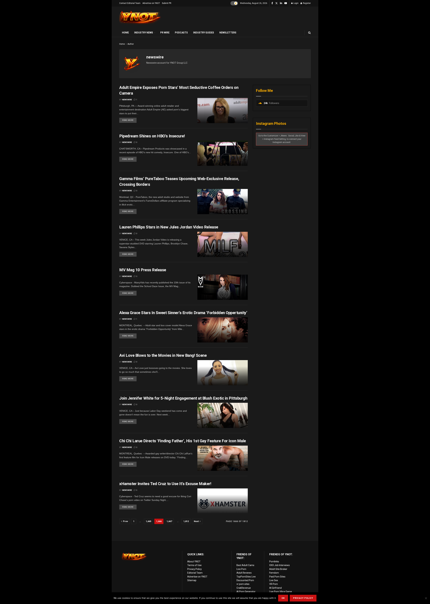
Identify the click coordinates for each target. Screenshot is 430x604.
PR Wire (164, 32)
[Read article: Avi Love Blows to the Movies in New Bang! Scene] (222, 372)
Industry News (143, 32)
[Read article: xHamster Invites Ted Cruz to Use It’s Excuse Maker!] (222, 501)
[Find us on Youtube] (285, 3)
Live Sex (273, 580)
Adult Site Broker (278, 569)
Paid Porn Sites (277, 576)
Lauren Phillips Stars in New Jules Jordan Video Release (168, 227)
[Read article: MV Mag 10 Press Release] (222, 287)
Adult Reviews (244, 572)
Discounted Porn (245, 580)
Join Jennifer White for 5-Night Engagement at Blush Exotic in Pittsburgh (183, 398)
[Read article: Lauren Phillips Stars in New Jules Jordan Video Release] (222, 244)
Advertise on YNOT (151, 3)
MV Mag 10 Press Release (142, 270)
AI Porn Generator (245, 591)
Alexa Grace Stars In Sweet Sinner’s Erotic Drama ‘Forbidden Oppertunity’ (183, 312)
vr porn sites (242, 584)
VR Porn (273, 584)
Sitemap (191, 580)
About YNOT (194, 561)
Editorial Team (195, 572)
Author (130, 44)
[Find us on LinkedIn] (281, 3)
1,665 (148, 521)
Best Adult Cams (245, 565)
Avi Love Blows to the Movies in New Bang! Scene (163, 355)
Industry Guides (203, 32)
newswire (127, 100)
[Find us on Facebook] (272, 3)
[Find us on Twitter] (276, 3)
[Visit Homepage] (140, 17)
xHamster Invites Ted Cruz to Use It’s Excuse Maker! (165, 483)
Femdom (274, 572)
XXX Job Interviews (279, 565)
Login (295, 3)
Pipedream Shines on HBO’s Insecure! (152, 136)
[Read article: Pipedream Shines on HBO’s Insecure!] (222, 153)
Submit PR (166, 3)
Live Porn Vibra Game (280, 591)
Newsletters (227, 32)
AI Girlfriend (275, 588)
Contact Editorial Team (129, 3)
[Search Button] (309, 32)
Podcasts (181, 32)
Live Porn (241, 569)
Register (306, 3)
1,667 (169, 521)
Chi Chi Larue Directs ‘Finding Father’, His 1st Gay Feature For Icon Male (182, 441)
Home (125, 32)
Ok (283, 598)
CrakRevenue (243, 588)
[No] (425, 598)
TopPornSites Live (246, 576)
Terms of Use (194, 565)
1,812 (186, 521)
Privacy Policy (194, 569)
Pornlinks (274, 561)
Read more (129, 119)
